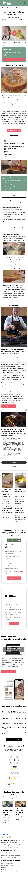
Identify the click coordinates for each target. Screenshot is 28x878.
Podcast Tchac (6, 870)
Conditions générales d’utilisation (11, 845)
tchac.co (4, 834)
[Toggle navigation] (24, 3)
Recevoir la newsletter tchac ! (10, 872)
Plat (17, 8)
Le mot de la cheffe (19, 45)
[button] (26, 410)
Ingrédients (17, 42)
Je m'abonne (14, 624)
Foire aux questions (7, 863)
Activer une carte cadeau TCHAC (11, 855)
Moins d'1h (19, 19)
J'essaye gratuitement (14, 59)
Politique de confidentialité (9, 843)
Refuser (14, 466)
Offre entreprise (6, 853)
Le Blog (3, 867)
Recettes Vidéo (11, 8)
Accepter (14, 462)
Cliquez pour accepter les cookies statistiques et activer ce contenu (13, 649)
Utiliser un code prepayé (8, 857)
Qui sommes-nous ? (7, 865)
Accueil (4, 8)
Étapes (3, 45)
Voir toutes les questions (14, 740)
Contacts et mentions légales (10, 847)
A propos (4, 42)
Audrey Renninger (14, 17)
